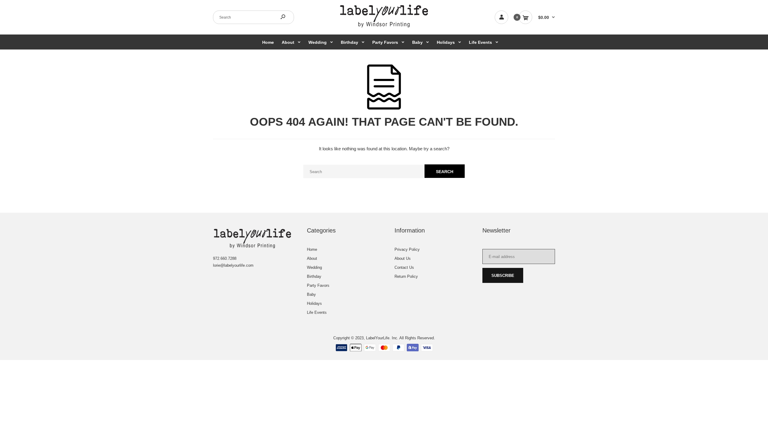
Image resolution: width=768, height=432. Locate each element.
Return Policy (406, 276)
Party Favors (318, 285)
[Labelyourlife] (384, 26)
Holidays (314, 303)
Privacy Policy (407, 249)
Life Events (317, 312)
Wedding (314, 267)
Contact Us (404, 267)
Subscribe (502, 275)
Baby (311, 294)
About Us (402, 258)
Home (312, 249)
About (312, 258)
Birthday (314, 276)
